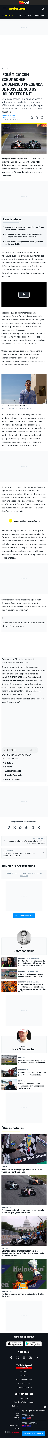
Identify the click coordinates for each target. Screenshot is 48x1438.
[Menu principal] (4, 9)
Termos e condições (16, 1426)
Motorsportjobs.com (24, 1379)
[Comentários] (43, 117)
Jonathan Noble (8, 115)
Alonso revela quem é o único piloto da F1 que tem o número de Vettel (24, 228)
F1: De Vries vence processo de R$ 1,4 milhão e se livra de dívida (25, 242)
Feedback (24, 1398)
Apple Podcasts (13, 770)
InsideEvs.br (24, 1371)
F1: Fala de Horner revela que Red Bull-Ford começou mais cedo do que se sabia (23, 235)
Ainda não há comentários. (24, 874)
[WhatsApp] (20, 827)
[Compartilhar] (31, 117)
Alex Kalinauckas (8, 117)
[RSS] (36, 1357)
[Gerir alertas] (39, 827)
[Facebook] (8, 827)
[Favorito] (36, 117)
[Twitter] (14, 827)
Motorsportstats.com (24, 1387)
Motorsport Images (24, 408)
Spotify (9, 762)
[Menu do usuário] (43, 8)
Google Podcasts (13, 775)
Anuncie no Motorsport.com (24, 1402)
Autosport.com (24, 1383)
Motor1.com (24, 1375)
